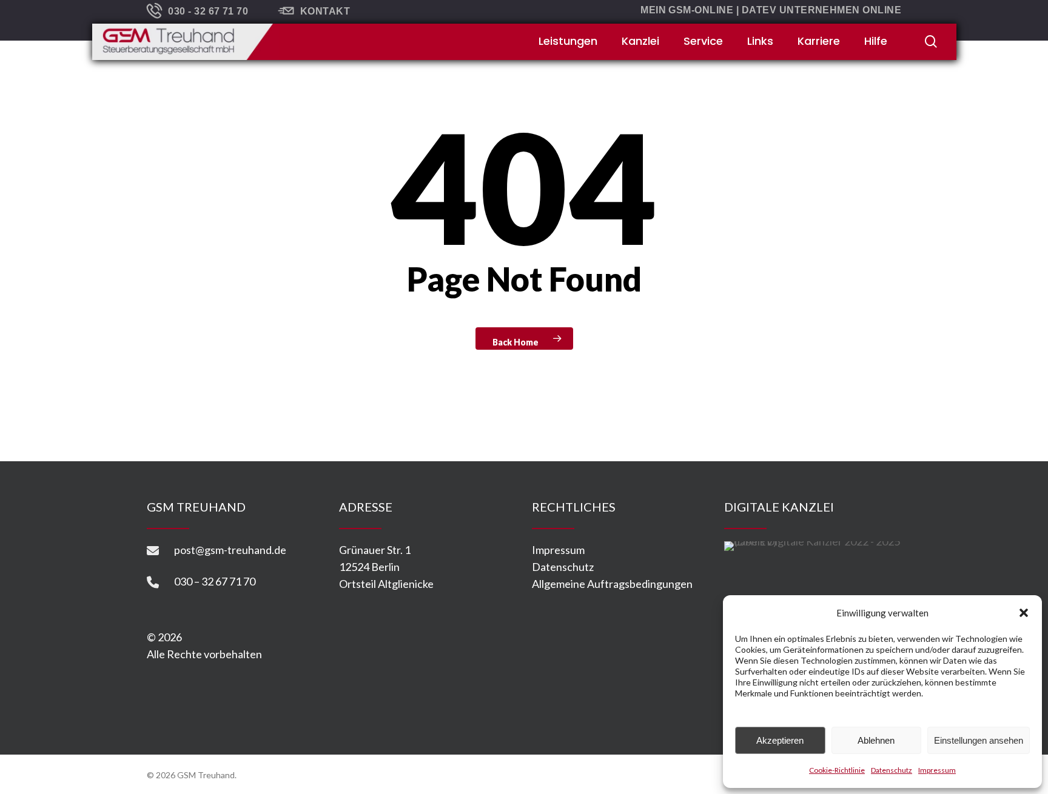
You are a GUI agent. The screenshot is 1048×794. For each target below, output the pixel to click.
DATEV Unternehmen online (822, 10)
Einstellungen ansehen (978, 740)
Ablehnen (876, 740)
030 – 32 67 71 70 (214, 581)
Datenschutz (891, 770)
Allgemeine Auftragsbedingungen (612, 583)
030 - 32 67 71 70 (208, 11)
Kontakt (325, 11)
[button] (1024, 613)
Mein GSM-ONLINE (686, 10)
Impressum (937, 770)
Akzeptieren (780, 740)
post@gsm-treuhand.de (230, 549)
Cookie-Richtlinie (837, 770)
